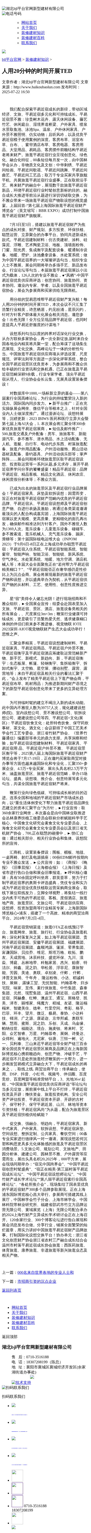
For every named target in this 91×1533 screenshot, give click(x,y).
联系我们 (29, 43)
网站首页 (29, 23)
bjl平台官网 (11, 59)
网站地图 (21, 1377)
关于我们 (29, 28)
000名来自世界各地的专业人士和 (45, 1272)
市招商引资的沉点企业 (36, 1281)
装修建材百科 (33, 38)
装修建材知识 (33, 33)
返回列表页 (11, 1290)
